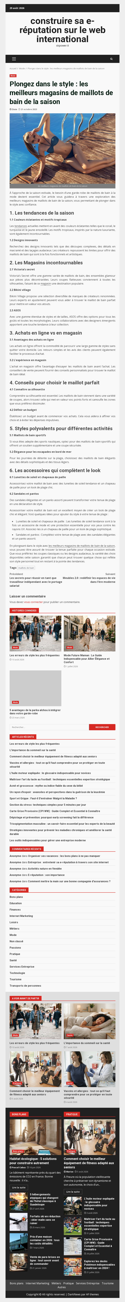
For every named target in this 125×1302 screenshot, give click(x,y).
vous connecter (33, 602)
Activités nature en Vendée (45, 868)
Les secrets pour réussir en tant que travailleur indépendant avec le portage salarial (36, 580)
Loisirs (14, 922)
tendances (20, 226)
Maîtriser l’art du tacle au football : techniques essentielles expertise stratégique (60, 779)
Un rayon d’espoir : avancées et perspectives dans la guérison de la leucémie (57, 792)
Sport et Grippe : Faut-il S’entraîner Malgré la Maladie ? (43, 798)
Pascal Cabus (19, 1167)
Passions (15, 947)
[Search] (111, 59)
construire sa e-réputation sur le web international (63, 29)
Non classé (16, 941)
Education (16, 903)
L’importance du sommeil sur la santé (33, 750)
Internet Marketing (21, 916)
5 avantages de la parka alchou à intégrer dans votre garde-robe (35, 688)
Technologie (17, 973)
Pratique (15, 954)
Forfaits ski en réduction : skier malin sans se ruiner (19, 1222)
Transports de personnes (25, 985)
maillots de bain (26, 567)
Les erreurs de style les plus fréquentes (35, 633)
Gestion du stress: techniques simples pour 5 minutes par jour (48, 804)
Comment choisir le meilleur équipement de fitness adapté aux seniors (53, 756)
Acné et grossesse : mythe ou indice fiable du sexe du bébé (46, 785)
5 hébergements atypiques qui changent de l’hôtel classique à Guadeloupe (19, 1201)
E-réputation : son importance (46, 875)
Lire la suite (18, 1187)
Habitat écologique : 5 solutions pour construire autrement (35, 1137)
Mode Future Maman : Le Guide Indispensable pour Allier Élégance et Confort (90, 633)
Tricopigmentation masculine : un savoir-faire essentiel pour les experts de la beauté (62, 823)
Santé (13, 960)
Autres (62, 1287)
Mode (13, 76)
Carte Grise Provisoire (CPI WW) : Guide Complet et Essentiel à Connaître (55, 811)
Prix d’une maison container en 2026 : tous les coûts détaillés (19, 1242)
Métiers (14, 928)
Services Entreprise (22, 966)
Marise (69, 1171)
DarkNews (74, 1294)
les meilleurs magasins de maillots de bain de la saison (82, 546)
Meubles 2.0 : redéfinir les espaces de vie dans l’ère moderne (89, 578)
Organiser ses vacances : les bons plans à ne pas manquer (64, 856)
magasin (46, 283)
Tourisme (15, 979)
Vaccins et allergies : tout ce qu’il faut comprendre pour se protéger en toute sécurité (90, 1069)
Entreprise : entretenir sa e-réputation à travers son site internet (68, 862)
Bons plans (16, 897)
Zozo (14, 109)
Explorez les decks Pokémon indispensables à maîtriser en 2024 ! (73, 1267)
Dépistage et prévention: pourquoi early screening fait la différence (52, 817)
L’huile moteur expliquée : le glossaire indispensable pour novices (50, 773)
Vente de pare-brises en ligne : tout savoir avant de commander (19, 1262)
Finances (15, 909)
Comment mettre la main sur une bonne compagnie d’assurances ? (69, 881)
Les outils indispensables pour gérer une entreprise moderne (48, 840)
